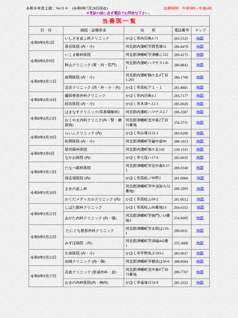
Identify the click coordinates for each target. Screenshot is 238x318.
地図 (200, 38)
